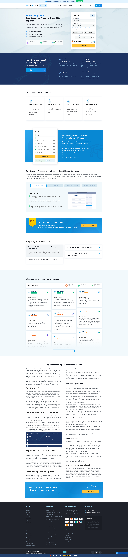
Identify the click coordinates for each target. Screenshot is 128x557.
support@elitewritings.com (93, 512)
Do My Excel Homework (51, 544)
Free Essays (28, 539)
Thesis (86, 27)
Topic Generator (29, 543)
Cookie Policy (68, 539)
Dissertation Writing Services (52, 538)
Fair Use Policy (68, 541)
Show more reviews (64, 350)
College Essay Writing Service (52, 531)
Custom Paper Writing (50, 527)
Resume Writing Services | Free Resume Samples (53, 520)
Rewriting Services (50, 510)
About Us (28, 510)
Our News (28, 524)
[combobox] (83, 20)
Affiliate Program (29, 535)
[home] (32, 552)
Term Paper (77, 27)
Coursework (82, 27)
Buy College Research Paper (52, 534)
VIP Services (28, 533)
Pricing (59, 5)
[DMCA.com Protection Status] (68, 551)
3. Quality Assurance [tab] (72, 185)
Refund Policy (68, 537)
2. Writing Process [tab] (55, 185)
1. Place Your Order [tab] (38, 185)
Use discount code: (89, 225)
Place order (45, 156)
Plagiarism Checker (30, 545)
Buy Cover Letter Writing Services (53, 529)
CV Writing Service (50, 525)
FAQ (74, 5)
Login (90, 5)
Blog (78, 5)
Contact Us (82, 5)
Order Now (98, 5)
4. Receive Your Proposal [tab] (89, 185)
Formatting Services (50, 532)
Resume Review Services (51, 542)
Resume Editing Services (51, 523)
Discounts (64, 5)
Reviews (70, 5)
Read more (79, 1)
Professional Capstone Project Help (53, 512)
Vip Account (28, 537)
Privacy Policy (68, 535)
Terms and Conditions (70, 533)
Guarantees (28, 518)
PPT (89, 27)
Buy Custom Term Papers (51, 536)
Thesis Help (48, 540)
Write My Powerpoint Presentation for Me (54, 517)
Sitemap (28, 526)
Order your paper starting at (33, 69)
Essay (73, 27)
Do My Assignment (50, 514)
